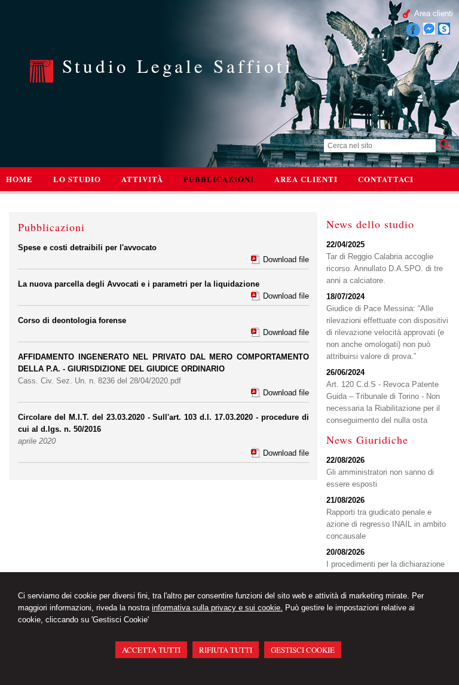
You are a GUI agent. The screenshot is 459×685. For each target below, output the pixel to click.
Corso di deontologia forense (72, 320)
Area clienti (433, 13)
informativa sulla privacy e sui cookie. (217, 607)
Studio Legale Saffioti (177, 65)
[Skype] (444, 31)
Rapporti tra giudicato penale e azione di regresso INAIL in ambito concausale (386, 524)
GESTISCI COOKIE (303, 649)
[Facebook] (413, 34)
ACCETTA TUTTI (151, 649)
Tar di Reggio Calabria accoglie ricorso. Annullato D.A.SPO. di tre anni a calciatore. (384, 268)
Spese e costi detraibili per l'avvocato (87, 247)
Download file (286, 259)
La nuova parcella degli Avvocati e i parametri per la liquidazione (138, 283)
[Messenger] (429, 31)
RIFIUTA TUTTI (225, 649)
